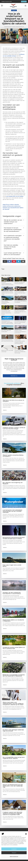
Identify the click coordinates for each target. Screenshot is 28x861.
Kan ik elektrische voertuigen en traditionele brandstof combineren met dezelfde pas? (14, 238)
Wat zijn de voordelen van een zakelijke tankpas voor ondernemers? (14, 221)
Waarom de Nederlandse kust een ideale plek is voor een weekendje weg (13, 786)
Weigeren (14, 852)
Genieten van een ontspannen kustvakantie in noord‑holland (20, 331)
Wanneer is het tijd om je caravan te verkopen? (13, 400)
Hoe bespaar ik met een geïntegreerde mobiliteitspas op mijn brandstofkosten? (14, 229)
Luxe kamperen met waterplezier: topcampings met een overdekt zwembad (7, 322)
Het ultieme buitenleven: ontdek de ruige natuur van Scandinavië (20, 311)
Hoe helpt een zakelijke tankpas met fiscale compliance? (14, 246)
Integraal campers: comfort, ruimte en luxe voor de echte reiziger (7, 293)
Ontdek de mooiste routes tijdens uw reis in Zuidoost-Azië (14, 648)
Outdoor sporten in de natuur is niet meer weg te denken (20, 293)
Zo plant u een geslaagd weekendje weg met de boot (13, 730)
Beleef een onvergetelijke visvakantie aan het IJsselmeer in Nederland (14, 675)
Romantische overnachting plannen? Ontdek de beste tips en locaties (20, 322)
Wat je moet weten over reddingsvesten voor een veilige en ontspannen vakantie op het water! (13, 703)
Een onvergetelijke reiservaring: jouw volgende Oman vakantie (14, 758)
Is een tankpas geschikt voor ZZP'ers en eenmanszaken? (14, 253)
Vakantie (14, 10)
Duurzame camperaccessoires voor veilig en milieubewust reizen (7, 283)
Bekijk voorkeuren (14, 856)
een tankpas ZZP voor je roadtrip (14, 196)
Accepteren (14, 849)
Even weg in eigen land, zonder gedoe (12, 565)
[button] (26, 834)
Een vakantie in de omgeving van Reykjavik (13, 483)
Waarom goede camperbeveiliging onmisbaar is (5, 302)
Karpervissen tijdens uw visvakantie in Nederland (13, 620)
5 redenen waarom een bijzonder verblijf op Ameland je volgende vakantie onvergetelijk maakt (12, 813)
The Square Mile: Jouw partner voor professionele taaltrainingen (20, 351)
